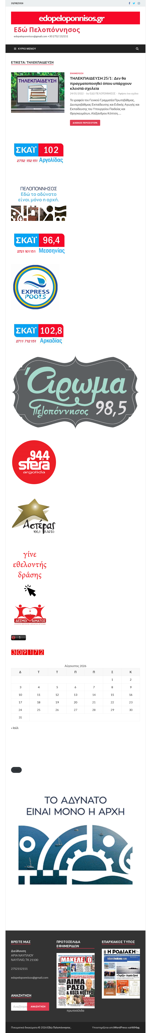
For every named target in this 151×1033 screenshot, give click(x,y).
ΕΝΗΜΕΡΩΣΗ (76, 73)
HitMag (135, 1027)
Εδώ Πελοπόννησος (47, 29)
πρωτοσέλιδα (75, 1010)
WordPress (120, 1027)
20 (75, 702)
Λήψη (16, 769)
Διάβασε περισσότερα (85, 123)
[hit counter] (27, 654)
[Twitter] (134, 3)
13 (75, 694)
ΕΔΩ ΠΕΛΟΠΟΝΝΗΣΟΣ (102, 93)
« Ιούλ (14, 728)
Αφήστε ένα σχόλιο (128, 93)
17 (20, 702)
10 (20, 694)
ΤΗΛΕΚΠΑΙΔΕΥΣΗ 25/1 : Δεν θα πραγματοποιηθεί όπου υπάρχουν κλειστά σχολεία (101, 83)
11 (38, 694)
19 (57, 702)
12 (57, 694)
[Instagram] (139, 3)
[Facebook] (129, 3)
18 (38, 702)
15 (112, 694)
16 (130, 694)
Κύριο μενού (27, 48)
